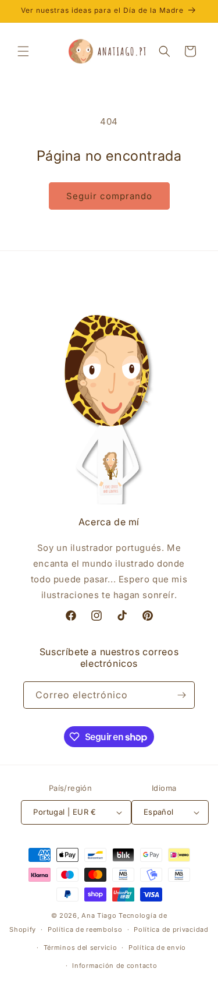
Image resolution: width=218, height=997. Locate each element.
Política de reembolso (85, 929)
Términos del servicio (80, 947)
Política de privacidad (171, 929)
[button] (23, 51)
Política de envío (157, 947)
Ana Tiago (98, 915)
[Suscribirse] (181, 695)
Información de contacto (114, 965)
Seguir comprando (109, 195)
